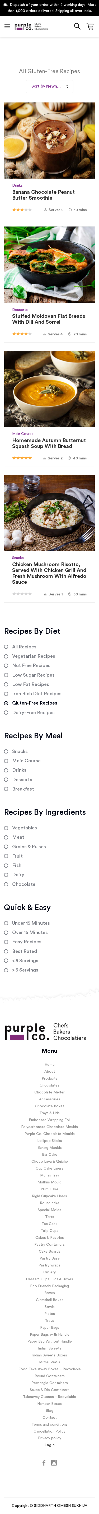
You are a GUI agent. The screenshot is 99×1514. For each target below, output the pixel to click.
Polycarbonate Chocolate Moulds (49, 1127)
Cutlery (49, 1272)
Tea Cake (49, 1224)
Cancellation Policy (49, 1431)
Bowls (49, 1307)
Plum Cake (49, 1189)
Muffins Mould (49, 1182)
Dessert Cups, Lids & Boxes (49, 1279)
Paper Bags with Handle (49, 1334)
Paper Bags (49, 1328)
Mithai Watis (49, 1362)
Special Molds (49, 1210)
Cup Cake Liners (49, 1168)
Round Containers (50, 1376)
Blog (49, 1411)
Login (50, 1445)
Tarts (49, 1217)
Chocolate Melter (49, 1092)
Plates (49, 1314)
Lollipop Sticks (49, 1141)
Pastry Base (50, 1258)
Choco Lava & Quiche (49, 1161)
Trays (49, 1321)
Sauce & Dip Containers (49, 1390)
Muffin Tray (49, 1175)
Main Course (23, 434)
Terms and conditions (49, 1424)
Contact (50, 1418)
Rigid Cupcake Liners (49, 1196)
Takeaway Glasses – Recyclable (49, 1397)
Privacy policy (49, 1438)
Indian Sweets (49, 1348)
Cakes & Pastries (49, 1238)
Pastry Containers (49, 1244)
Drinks (17, 185)
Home (50, 1065)
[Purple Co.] (31, 26)
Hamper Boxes (49, 1404)
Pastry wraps (49, 1265)
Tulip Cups (49, 1231)
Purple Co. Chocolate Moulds (50, 1134)
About (49, 1071)
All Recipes (24, 646)
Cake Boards (49, 1251)
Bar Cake (49, 1155)
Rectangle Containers (49, 1383)
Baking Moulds (49, 1148)
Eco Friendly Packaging (49, 1286)
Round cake (49, 1203)
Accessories (49, 1099)
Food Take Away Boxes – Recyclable (49, 1369)
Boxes (49, 1293)
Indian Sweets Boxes (49, 1355)
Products (49, 1078)
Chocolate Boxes (49, 1106)
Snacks (18, 558)
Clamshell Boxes (49, 1300)
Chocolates (49, 1085)
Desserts (20, 310)
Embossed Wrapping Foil (49, 1120)
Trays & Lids (49, 1113)
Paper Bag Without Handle (49, 1341)
